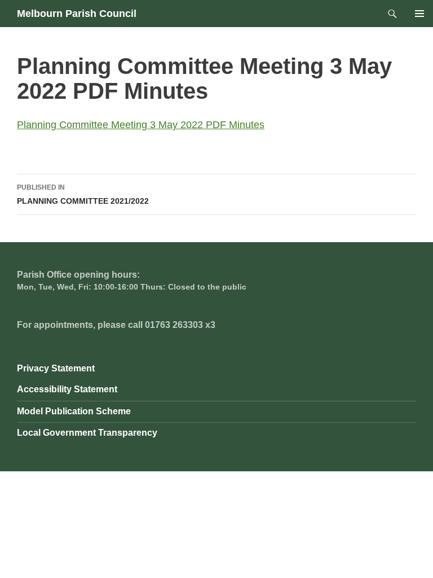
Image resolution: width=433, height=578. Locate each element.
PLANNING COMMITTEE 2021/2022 (83, 194)
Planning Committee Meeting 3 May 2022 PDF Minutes (140, 124)
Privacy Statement (56, 368)
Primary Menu (419, 13)
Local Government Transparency (87, 432)
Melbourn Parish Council (76, 13)
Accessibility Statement (67, 389)
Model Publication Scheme (74, 411)
